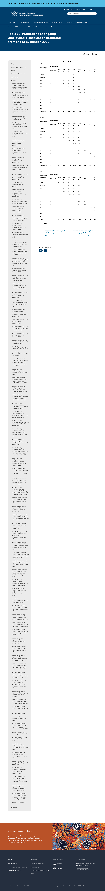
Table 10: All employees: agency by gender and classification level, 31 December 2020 (18, 160)
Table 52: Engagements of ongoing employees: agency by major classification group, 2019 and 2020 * (20, 517)
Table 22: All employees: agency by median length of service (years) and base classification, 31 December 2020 (20, 262)
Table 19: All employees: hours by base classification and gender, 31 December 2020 (20, 235)
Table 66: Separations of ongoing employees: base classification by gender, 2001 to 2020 (19, 641)
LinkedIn (60, 864)
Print (95, 54)
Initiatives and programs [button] (41, 22)
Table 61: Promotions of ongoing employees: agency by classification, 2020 (20, 600)
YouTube (60, 869)
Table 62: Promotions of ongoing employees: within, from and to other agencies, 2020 (20, 608)
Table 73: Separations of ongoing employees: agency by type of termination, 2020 (20, 701)
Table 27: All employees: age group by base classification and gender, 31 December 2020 (20, 303)
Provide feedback (82, 869)
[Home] (26, 14)
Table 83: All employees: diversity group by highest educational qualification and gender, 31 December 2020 (20, 779)
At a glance (14, 64)
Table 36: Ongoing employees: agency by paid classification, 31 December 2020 (20, 372)
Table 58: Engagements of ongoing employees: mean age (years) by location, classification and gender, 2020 (19, 573)
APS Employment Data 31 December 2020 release (28, 27)
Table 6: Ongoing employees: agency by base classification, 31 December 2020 (20, 125)
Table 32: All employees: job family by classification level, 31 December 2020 (20, 342)
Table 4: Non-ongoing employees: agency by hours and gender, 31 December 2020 (20, 110)
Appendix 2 (14, 807)
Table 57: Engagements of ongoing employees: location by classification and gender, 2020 (20, 564)
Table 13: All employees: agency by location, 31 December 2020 (18, 184)
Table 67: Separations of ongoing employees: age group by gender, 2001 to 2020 (19, 649)
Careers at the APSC (14, 870)
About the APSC (12, 863)
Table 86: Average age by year (19, 803)
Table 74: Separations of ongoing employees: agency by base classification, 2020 (20, 708)
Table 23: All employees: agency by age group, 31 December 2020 (19, 270)
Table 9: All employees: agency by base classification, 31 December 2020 (20, 151)
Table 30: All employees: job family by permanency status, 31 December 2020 (20, 328)
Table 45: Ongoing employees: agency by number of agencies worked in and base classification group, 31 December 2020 (20, 451)
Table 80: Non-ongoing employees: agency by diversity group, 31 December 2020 (20, 755)
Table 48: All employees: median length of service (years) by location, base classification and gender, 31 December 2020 (20, 481)
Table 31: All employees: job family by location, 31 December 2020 (20, 335)
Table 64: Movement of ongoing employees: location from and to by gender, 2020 (20, 624)
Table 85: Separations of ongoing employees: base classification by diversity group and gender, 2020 (19, 796)
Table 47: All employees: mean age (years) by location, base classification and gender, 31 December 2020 (20, 471)
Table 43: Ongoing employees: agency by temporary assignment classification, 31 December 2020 (20, 432)
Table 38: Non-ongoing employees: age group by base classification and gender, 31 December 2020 (19, 389)
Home (10, 27)
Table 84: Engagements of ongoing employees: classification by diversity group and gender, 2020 (19, 788)
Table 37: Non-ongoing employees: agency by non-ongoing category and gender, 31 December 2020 (19, 380)
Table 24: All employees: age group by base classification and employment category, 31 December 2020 (20, 278)
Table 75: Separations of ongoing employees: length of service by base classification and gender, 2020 (19, 717)
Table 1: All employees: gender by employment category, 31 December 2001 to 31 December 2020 (20, 86)
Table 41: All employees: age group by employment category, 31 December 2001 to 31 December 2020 (20, 414)
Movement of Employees (18, 74)
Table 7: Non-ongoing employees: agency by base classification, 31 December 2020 (20, 134)
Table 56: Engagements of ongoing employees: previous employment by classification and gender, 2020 (20, 555)
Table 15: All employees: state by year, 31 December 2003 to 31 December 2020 (19, 201)
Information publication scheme (40, 870)
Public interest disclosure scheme (40, 874)
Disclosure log (35, 867)
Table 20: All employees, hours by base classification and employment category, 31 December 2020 (20, 243)
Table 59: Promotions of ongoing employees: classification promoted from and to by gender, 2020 (20, 582)
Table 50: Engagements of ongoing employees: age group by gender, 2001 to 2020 (19, 500)
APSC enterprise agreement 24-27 (18, 867)
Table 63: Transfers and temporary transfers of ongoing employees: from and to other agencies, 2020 (20, 617)
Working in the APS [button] (24, 22)
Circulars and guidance (81, 22)
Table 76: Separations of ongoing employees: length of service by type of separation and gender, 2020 (20, 726)
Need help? (69, 886)
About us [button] (12, 22)
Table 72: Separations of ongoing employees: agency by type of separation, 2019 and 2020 (20, 694)
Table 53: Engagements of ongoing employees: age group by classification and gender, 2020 (19, 526)
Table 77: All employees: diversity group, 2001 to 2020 (20, 733)
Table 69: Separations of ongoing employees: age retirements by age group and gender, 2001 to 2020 (19, 666)
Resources (69, 22)
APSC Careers (80, 9)
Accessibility (77, 886)
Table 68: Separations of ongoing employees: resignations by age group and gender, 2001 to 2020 (19, 658)
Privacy (56, 886)
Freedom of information (37, 863)
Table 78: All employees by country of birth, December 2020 (19, 739)
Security (62, 886)
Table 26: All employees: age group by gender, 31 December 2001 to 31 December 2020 (20, 295)
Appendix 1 (48, 27)
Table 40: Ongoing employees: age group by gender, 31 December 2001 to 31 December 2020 (20, 406)
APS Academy (68, 9)
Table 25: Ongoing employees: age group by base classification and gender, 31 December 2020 (19, 286)
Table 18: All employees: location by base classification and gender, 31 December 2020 (20, 226)
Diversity (13, 70)
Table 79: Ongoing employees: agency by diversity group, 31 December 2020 (20, 746)
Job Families (14, 77)
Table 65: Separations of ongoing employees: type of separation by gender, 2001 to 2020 (20, 632)
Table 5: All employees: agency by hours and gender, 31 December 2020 (20, 118)
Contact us (90, 9)
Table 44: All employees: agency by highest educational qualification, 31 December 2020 (20, 442)
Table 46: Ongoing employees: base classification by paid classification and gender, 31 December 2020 (20, 462)
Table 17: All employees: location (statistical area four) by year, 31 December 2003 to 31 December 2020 (20, 218)
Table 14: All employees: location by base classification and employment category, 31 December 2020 (19, 193)
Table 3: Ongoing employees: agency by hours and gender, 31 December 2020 (20, 102)
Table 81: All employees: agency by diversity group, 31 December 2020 (20, 763)
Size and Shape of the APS (18, 67)
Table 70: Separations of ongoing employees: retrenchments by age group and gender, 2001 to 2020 (20, 675)
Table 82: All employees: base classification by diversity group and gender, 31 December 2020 (20, 770)
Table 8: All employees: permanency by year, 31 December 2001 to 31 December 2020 (18, 143)
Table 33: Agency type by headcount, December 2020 (20, 347)
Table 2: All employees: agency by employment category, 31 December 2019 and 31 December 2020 (20, 95)
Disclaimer (86, 886)
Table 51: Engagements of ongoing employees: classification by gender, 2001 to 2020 (19, 509)
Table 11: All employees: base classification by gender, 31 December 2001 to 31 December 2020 (20, 168)
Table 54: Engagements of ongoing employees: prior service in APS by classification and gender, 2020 (19, 535)
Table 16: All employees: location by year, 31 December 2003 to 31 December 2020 (18, 209)
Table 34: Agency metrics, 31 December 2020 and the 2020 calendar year (20, 353)
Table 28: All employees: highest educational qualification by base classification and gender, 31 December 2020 (20, 313)
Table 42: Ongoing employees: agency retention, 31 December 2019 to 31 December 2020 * (20, 423)
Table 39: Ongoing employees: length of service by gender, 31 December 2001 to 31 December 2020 (20, 397)
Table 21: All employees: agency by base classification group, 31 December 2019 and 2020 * (20, 252)
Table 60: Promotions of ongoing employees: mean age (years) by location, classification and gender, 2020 (19, 592)
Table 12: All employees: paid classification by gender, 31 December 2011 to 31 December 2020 (20, 177)
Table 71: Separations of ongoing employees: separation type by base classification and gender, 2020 (19, 684)
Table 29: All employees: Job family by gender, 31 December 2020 (20, 321)
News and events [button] (57, 22)
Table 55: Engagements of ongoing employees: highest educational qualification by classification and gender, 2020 (20, 546)
